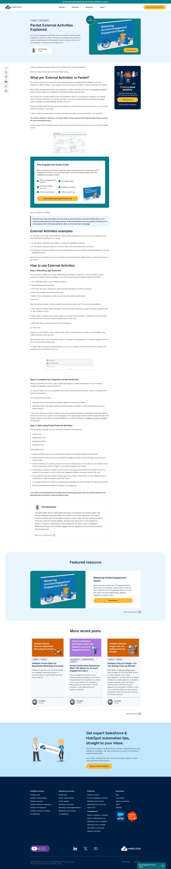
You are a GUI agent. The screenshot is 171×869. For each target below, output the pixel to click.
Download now (131, 50)
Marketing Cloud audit (66, 804)
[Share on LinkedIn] (6, 81)
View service (128, 100)
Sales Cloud (91, 807)
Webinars (119, 807)
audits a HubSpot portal (127, 670)
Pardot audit (63, 795)
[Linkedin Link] (75, 848)
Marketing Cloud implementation (70, 807)
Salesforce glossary (94, 831)
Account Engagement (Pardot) (97, 798)
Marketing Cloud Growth (95, 801)
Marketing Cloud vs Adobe (96, 825)
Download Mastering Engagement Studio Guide (57, 198)
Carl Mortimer (42, 49)
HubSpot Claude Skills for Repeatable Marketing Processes (48, 664)
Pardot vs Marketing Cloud (96, 818)
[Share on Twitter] (6, 72)
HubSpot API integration (38, 807)
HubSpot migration (36, 801)
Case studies (120, 798)
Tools (117, 804)
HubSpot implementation (38, 798)
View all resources (131, 612)
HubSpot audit (35, 795)
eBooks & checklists (122, 801)
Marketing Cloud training (67, 811)
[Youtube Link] (96, 848)
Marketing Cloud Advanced (96, 804)
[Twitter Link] (85, 848)
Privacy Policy (126, 861)
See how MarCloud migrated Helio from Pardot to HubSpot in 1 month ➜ (86, 2)
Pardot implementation (66, 798)
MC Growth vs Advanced (95, 828)
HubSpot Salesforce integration (40, 804)
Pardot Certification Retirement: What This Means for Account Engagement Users (85, 668)
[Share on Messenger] (6, 91)
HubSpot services (93, 795)
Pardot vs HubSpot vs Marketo (97, 815)
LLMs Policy (137, 861)
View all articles (132, 714)
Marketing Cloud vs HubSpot (97, 821)
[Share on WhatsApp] (6, 86)
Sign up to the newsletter (99, 766)
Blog (117, 795)
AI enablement (35, 814)
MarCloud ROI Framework (127, 104)
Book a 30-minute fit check (154, 7)
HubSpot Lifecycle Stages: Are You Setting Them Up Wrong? (122, 664)
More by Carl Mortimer (43, 535)
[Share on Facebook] (6, 77)
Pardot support (64, 801)
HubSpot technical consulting (40, 811)
